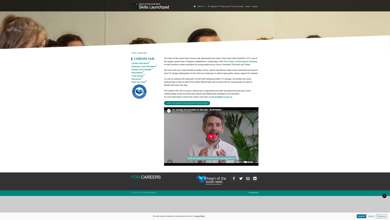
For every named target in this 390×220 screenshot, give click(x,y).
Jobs (205, 6)
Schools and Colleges (141, 69)
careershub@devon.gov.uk (220, 97)
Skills (199, 6)
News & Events (238, 6)
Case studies (137, 76)
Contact (254, 6)
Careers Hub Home (140, 63)
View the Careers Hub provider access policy (187, 103)
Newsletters (137, 72)
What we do (225, 6)
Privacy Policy (253, 193)
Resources (136, 79)
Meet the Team (139, 82)
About (248, 6)
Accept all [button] (361, 216)
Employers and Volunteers (144, 66)
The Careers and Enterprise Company (240, 61)
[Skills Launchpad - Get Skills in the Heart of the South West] (153, 5)
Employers (214, 6)
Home (134, 53)
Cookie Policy (199, 216)
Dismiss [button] (371, 216)
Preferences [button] (381, 216)
